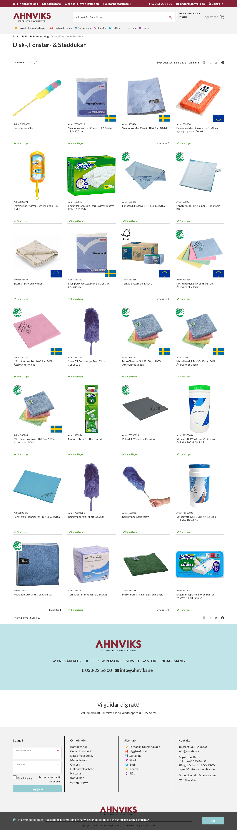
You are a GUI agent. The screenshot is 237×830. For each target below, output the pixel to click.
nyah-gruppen (79, 782)
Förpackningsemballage (144, 746)
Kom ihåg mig (25, 778)
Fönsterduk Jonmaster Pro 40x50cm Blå (37, 516)
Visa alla (193, 62)
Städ (132, 773)
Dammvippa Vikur (24, 128)
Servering (135, 755)
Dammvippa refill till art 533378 (86, 516)
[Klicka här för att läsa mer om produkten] (37, 98)
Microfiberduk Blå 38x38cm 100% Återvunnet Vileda (195, 363)
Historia (75, 773)
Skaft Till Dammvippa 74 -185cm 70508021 (86, 363)
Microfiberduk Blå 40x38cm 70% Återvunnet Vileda (194, 285)
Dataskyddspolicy (81, 755)
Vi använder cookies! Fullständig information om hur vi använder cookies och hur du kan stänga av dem (82, 819)
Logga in (37, 789)
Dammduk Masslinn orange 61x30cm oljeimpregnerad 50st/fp (197, 129)
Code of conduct (80, 751)
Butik (132, 764)
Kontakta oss (78, 746)
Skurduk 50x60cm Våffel (28, 283)
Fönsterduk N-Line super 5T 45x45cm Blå (198, 207)
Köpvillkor (77, 777)
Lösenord (20, 764)
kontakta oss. (187, 779)
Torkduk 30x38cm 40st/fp (137, 283)
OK (213, 821)
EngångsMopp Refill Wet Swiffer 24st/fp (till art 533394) (195, 596)
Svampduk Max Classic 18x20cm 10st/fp (145, 128)
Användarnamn (23, 750)
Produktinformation (189, 13)
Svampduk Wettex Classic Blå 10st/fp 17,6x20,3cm (90, 129)
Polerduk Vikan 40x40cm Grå (139, 439)
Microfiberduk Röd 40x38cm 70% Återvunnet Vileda (33, 363)
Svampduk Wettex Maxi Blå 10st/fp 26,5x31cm (88, 285)
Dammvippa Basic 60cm (135, 516)
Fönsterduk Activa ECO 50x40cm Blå (143, 205)
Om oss (75, 764)
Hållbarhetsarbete (82, 769)
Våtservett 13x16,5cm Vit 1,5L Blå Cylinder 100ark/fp (196, 518)
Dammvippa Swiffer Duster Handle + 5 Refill (36, 207)
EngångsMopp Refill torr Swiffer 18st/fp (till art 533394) (91, 207)
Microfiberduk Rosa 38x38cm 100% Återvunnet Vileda (34, 440)
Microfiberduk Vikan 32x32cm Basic (142, 594)
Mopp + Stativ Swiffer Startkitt (86, 439)
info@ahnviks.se (136, 670)
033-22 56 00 (98, 670)
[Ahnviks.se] (33, 17)
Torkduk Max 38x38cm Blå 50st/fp (88, 594)
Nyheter (183, 16)
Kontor (133, 769)
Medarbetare (78, 760)
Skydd (133, 760)
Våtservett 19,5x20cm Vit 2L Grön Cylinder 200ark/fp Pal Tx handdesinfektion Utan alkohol (196, 440)
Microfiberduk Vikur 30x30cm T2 (33, 594)
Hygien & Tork (138, 751)
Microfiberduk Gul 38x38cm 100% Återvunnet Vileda (141, 363)
